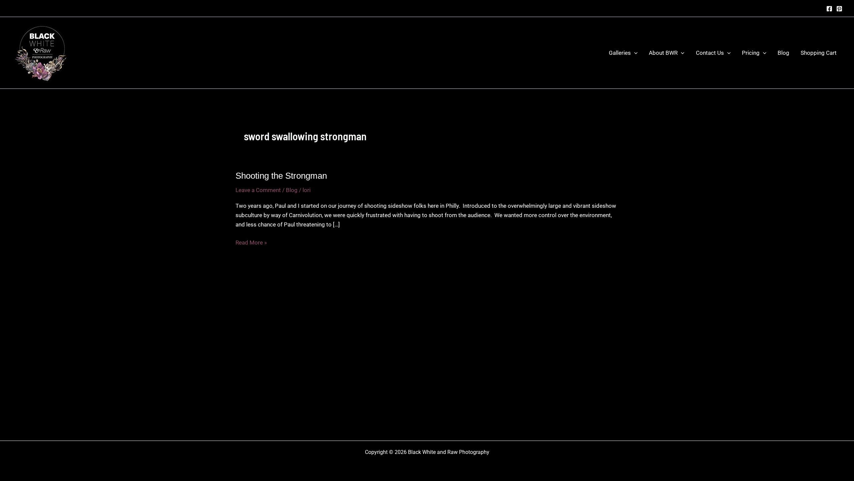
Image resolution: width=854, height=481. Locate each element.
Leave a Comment (258, 190)
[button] (634, 52)
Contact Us (710, 52)
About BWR (663, 52)
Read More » (251, 243)
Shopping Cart (819, 52)
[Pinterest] (839, 9)
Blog (783, 52)
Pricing (751, 52)
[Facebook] (829, 9)
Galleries (620, 52)
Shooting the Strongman (281, 176)
